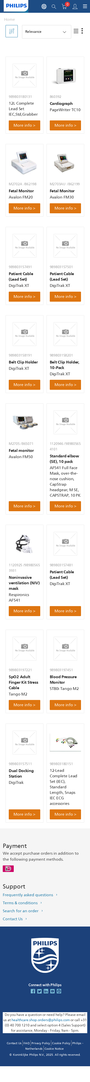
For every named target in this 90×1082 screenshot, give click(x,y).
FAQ (27, 1043)
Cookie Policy (61, 1043)
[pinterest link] (59, 991)
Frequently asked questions (28, 895)
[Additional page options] (81, 32)
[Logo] (16, 6)
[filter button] (12, 31)
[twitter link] (39, 991)
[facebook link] (33, 991)
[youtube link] (52, 991)
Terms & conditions (20, 903)
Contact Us (12, 919)
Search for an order (20, 911)
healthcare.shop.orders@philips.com (41, 1020)
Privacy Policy (41, 1043)
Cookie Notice (54, 1048)
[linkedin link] (46, 991)
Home (9, 19)
